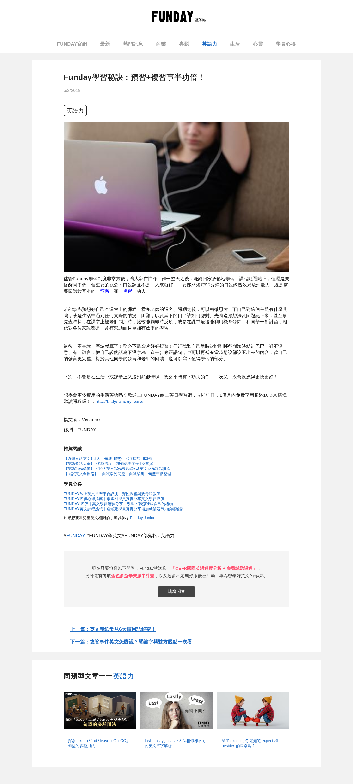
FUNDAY (75, 535)
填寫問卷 (176, 591)
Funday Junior (142, 518)
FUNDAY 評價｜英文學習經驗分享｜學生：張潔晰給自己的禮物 (118, 504)
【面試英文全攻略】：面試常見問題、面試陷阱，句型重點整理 (117, 474)
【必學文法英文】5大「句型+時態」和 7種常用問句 (108, 459)
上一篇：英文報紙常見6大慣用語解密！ (113, 629)
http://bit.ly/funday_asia (119, 401)
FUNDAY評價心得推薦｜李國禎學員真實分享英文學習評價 (114, 499)
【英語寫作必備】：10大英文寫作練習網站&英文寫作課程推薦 (117, 469)
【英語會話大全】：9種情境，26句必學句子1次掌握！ (110, 464)
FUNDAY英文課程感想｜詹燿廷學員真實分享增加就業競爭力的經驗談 (123, 509)
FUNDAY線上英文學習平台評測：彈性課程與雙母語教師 (112, 494)
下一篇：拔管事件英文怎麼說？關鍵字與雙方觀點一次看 (131, 641)
